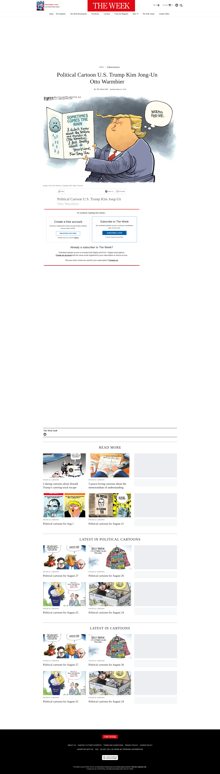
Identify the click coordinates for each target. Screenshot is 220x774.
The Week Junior (149, 14)
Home (101, 67)
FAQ (96, 749)
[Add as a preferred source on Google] (110, 757)
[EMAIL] (45, 434)
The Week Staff (102, 89)
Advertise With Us (85, 749)
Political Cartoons (113, 67)
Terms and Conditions (113, 745)
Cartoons (107, 14)
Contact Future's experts (90, 745)
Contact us (113, 260)
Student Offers (164, 14)
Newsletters (95, 14)
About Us (72, 745)
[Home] (51, 14)
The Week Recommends (78, 14)
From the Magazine (121, 14)
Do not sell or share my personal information (121, 749)
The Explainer (61, 14)
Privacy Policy (131, 745)
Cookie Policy (146, 745)
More (135, 14)
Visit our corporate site (138, 767)
